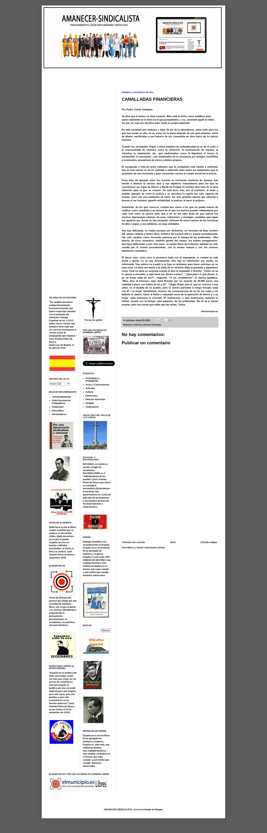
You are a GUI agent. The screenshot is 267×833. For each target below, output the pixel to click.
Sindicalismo (92, 407)
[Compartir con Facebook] (170, 320)
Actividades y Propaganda (93, 379)
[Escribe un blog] (162, 320)
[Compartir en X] (166, 320)
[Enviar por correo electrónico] (158, 320)
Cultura (89, 392)
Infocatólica (58, 410)
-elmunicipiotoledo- (61, 397)
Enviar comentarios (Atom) (151, 547)
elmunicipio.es (209, 311)
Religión (90, 403)
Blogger (159, 809)
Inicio (173, 542)
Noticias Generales (152, 325)
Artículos (138, 325)
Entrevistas (92, 396)
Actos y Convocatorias (97, 384)
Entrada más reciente (134, 542)
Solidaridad (57, 407)
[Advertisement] (115, 77)
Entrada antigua (209, 542)
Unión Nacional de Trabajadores (61, 401)
